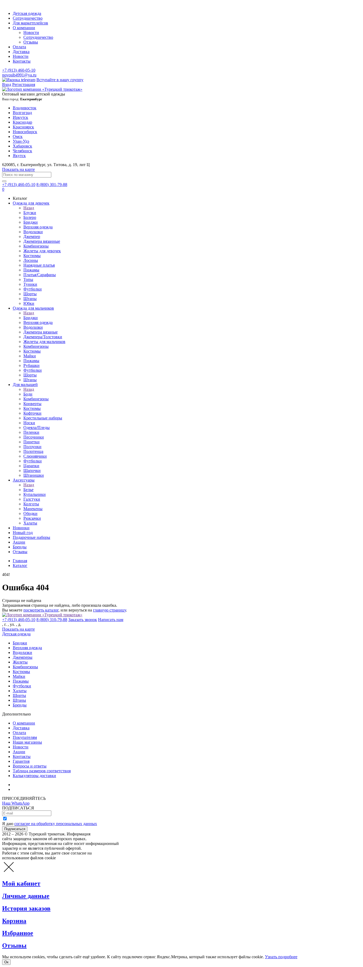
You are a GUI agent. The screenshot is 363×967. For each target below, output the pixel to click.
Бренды (20, 547)
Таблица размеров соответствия (42, 771)
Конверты (32, 403)
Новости (31, 32)
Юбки (28, 303)
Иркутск (20, 117)
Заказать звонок (82, 619)
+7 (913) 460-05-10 (18, 70)
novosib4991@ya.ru (19, 75)
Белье (28, 489)
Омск (18, 136)
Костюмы (32, 255)
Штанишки (33, 475)
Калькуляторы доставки (34, 775)
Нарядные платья (39, 265)
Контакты (22, 61)
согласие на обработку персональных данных (55, 823)
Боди (27, 394)
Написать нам (110, 619)
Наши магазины (27, 742)
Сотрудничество (28, 18)
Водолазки (33, 231)
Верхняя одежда (38, 227)
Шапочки (32, 470)
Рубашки (31, 365)
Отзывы (30, 42)
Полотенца (33, 451)
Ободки (30, 513)
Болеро (29, 217)
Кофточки (32, 413)
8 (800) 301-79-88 (51, 184)
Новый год (23, 532)
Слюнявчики (35, 456)
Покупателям (25, 737)
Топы (28, 279)
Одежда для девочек (31, 203)
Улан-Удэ (21, 141)
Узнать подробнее (281, 957)
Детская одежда (27, 13)
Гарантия (21, 761)
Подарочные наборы (31, 537)
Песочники (33, 437)
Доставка (21, 51)
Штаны (30, 298)
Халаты (30, 523)
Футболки (32, 289)
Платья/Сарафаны (39, 274)
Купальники (34, 494)
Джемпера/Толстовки (42, 337)
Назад (28, 208)
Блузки (29, 212)
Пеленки (31, 432)
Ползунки (32, 446)
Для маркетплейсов (30, 23)
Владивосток (24, 108)
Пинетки (31, 442)
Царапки (31, 465)
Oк (6, 962)
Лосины (30, 260)
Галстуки (31, 499)
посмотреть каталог (40, 610)
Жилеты (20, 662)
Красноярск (23, 127)
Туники (30, 284)
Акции (19, 542)
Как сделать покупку (32, 789)
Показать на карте (18, 169)
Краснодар (22, 122)
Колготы (31, 504)
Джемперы (22, 657)
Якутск (19, 155)
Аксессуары (24, 480)
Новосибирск (25, 131)
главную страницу (109, 610)
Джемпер (31, 236)
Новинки (21, 528)
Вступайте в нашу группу (59, 79)
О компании (24, 27)
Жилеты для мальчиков (44, 341)
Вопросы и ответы (30, 766)
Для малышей (25, 384)
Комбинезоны (36, 246)
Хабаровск (22, 146)
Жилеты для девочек (42, 251)
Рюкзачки (32, 518)
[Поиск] (4, 181)
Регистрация (23, 84)
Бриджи (30, 222)
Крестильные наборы (42, 418)
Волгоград (22, 112)
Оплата (19, 47)
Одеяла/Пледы (36, 427)
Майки (29, 356)
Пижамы (31, 270)
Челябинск (22, 151)
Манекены (33, 508)
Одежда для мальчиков (33, 308)
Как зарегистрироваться (34, 784)
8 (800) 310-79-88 (51, 619)
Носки (29, 422)
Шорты (30, 294)
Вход (6, 84)
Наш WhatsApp (15, 803)
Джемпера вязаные (40, 332)
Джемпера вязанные (41, 241)
